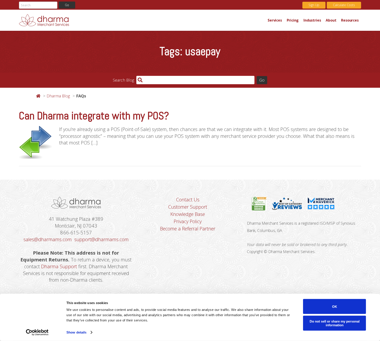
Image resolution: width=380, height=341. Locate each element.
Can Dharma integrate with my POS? (94, 116)
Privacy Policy (188, 221)
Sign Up (314, 5)
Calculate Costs (344, 5)
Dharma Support (59, 266)
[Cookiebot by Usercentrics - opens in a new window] (37, 332)
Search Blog (123, 80)
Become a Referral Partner (187, 228)
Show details (76, 332)
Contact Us (187, 199)
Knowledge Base (187, 214)
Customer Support (187, 206)
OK (334, 306)
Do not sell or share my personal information (335, 323)
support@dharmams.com (101, 239)
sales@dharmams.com (48, 239)
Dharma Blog (58, 95)
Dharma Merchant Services (142, 20)
